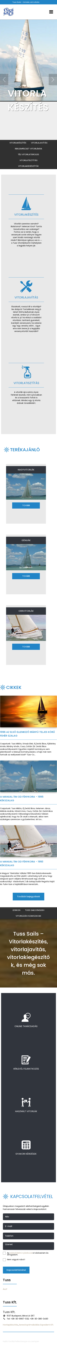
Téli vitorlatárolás (28, 154)
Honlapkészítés (10, 1324)
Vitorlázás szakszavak (28, 915)
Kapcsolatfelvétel (16, 1270)
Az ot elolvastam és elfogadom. (27, 1254)
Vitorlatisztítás (28, 160)
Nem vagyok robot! (16, 1260)
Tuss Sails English (34, 910)
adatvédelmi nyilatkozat (21, 1253)
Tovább (26, 505)
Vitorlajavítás (39, 142)
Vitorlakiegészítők (28, 166)
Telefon (9, 1236)
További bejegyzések (28, 896)
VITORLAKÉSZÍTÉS (28, 100)
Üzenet (9, 1244)
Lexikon (16, 910)
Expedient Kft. (47, 1324)
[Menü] (51, 12)
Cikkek (13, 687)
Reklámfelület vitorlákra (28, 148)
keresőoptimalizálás (29, 1324)
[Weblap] (8, 11)
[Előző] (4, 79)
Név (7, 1217)
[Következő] (53, 79)
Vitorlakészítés (17, 142)
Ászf (5, 1289)
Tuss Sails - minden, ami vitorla (25, 2)
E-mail (8, 1226)
